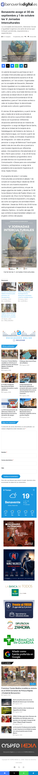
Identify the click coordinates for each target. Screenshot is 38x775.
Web (2, 468)
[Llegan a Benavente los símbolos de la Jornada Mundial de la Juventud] (8, 308)
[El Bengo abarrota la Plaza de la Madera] (28, 354)
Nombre (4, 452)
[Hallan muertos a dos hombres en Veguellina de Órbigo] (6, 710)
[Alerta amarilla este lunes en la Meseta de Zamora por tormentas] (6, 702)
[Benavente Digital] (19, 4)
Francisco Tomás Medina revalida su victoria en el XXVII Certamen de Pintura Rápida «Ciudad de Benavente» (9, 364)
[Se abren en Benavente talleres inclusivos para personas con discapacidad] (8, 286)
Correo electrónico (7, 460)
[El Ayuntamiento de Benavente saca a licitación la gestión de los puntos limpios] (28, 403)
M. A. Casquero (7, 36)
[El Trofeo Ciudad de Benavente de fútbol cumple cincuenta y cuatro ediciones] (9, 378)
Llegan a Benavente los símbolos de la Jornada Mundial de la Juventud (8, 315)
